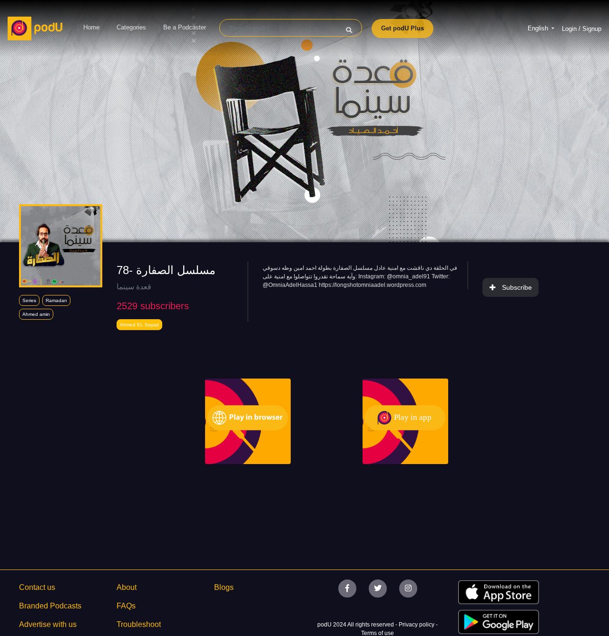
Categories (131, 27)
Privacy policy (417, 624)
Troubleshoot (139, 624)
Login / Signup (581, 28)
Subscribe (517, 287)
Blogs (224, 587)
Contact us (37, 587)
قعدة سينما (134, 287)
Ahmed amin (36, 314)
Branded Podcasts (50, 606)
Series (29, 300)
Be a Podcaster (184, 27)
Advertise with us (48, 624)
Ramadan (56, 300)
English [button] (539, 28)
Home (91, 27)
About (127, 587)
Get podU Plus (402, 28)
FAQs (126, 606)
